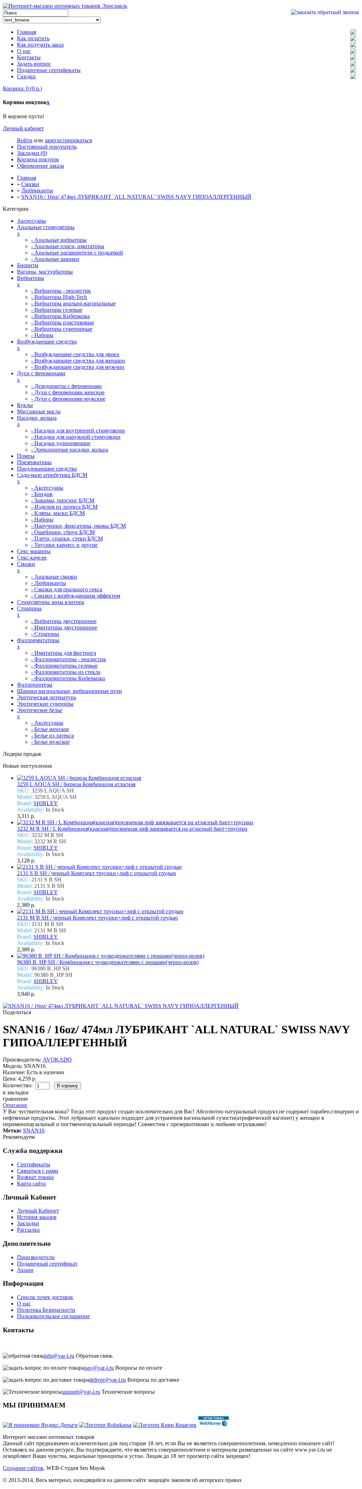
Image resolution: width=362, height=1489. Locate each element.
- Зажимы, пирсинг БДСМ (62, 500)
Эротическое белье (39, 710)
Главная (26, 32)
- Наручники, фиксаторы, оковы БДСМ (78, 526)
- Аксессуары (47, 488)
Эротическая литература (46, 697)
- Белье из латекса (52, 735)
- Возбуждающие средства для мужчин (77, 367)
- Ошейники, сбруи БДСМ (63, 532)
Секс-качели (32, 558)
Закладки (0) (32, 153)
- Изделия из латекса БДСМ (64, 507)
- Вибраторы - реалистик (61, 291)
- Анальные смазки (54, 577)
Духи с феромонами (41, 373)
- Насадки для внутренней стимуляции (78, 430)
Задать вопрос (34, 64)
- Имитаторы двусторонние (64, 627)
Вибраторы (30, 278)
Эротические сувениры (45, 704)
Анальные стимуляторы (46, 227)
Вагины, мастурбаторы (45, 272)
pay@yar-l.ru (99, 1368)
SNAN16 (34, 1131)
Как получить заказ (40, 45)
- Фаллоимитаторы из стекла (65, 672)
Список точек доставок (45, 1297)
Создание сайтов (23, 1468)
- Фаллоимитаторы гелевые (64, 666)
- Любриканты (48, 583)
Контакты (29, 57)
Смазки (30, 184)
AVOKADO (57, 1060)
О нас (24, 51)
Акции (25, 1270)
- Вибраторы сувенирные (61, 329)
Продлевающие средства (47, 469)
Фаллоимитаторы (38, 640)
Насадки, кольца (37, 418)
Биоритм (27, 265)
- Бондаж (42, 494)
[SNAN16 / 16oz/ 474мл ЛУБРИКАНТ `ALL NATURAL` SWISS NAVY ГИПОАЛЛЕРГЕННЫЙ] (121, 1006)
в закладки (16, 1092)
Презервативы (34, 462)
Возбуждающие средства (47, 342)
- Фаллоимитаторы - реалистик (68, 659)
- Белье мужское (50, 742)
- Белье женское (50, 729)
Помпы (26, 456)
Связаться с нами (37, 1171)
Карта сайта (31, 1183)
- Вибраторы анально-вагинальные (73, 303)
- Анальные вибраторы (59, 240)
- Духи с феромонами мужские (68, 399)
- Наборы (42, 335)
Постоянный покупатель (47, 147)
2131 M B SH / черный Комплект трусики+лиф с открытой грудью (97, 918)
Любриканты (37, 190)
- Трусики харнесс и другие (64, 545)
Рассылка (28, 1230)
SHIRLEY (46, 803)
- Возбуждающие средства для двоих (75, 354)
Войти (25, 140)
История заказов (37, 1217)
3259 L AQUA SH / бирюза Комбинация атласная (76, 784)
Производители (36, 1257)
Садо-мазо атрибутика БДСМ (52, 475)
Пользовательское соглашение (53, 1316)
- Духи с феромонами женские (68, 392)
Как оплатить (33, 38)
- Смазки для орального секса (66, 589)
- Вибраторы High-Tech (59, 297)
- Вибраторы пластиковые (62, 322)
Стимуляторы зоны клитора (50, 602)
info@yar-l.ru (59, 1356)
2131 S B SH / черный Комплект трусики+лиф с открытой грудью (96, 873)
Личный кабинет (23, 128)
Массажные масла (38, 411)
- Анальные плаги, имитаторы (67, 246)
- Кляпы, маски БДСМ (58, 513)
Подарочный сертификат (47, 1264)
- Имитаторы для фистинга (63, 653)
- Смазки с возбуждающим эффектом (75, 596)
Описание (15, 1105)
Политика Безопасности (46, 1310)
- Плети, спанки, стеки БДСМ (67, 539)
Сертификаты (33, 1164)
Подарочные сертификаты (49, 70)
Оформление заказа (40, 166)
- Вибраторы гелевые (56, 310)
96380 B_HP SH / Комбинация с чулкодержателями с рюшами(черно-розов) (108, 962)
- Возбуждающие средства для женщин (78, 361)
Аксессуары (31, 221)
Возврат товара (35, 1177)
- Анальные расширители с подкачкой (77, 253)
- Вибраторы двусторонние (64, 621)
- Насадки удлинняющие (60, 443)
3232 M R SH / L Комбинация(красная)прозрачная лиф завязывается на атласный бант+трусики (132, 829)
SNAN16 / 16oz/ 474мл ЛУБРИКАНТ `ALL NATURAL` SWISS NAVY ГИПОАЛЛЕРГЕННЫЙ (136, 197)
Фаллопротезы (34, 685)
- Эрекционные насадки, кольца (69, 450)
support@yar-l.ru (81, 1392)
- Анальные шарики (55, 259)
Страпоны (29, 608)
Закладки (28, 1223)
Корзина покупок (38, 159)
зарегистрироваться (68, 140)
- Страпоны (45, 634)
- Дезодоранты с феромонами (66, 386)
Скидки (26, 76)
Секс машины (34, 551)
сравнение (15, 1099)
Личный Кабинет (38, 1211)
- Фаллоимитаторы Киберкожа (68, 678)
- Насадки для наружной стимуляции (76, 437)
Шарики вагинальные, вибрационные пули (69, 691)
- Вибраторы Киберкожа (60, 316)
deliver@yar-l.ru (107, 1380)
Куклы (25, 405)
